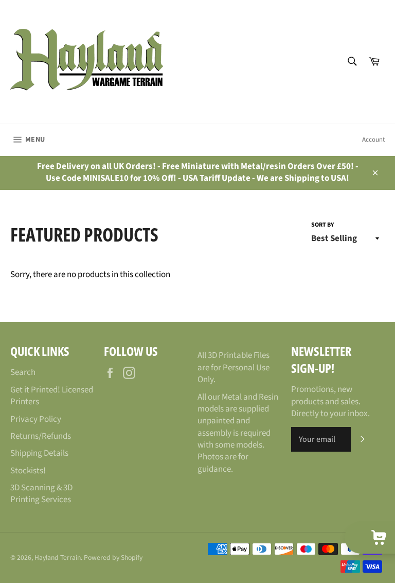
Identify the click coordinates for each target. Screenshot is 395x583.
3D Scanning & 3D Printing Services (41, 494)
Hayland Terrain (57, 557)
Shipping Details (39, 453)
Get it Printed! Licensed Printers (51, 396)
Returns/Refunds (40, 436)
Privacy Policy (35, 419)
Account (373, 139)
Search (22, 372)
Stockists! (28, 471)
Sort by (322, 225)
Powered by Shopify (113, 557)
